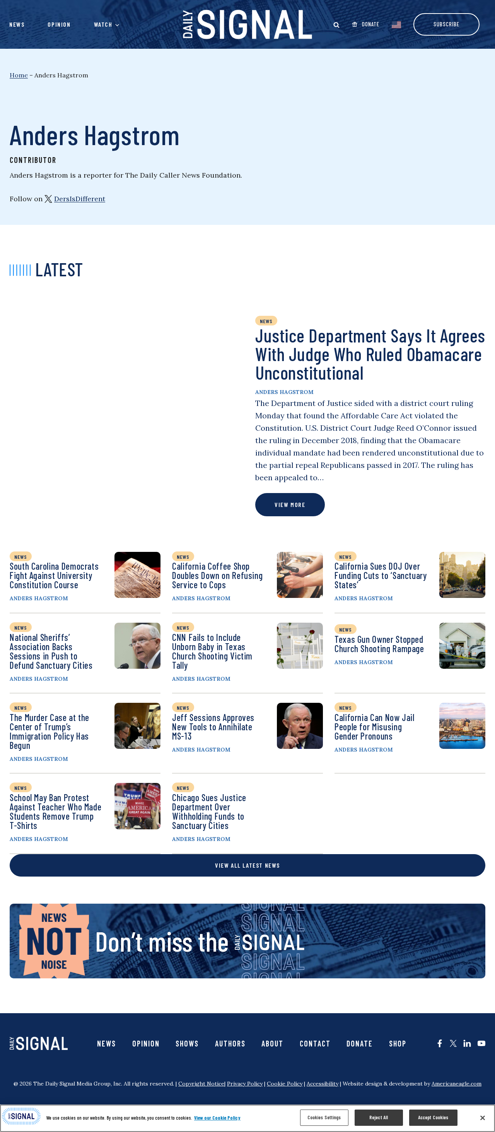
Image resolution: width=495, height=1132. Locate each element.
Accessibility (322, 1083)
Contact (315, 1043)
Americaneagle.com (456, 1083)
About (272, 1043)
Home (19, 75)
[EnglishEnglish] (396, 24)
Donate (359, 1043)
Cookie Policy (284, 1083)
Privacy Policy (245, 1083)
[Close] (482, 1117)
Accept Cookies (433, 1117)
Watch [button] (103, 24)
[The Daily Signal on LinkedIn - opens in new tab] (467, 1043)
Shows (187, 1043)
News (16, 24)
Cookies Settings (324, 1117)
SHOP (397, 1043)
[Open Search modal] (336, 25)
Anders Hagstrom (284, 392)
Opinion (59, 24)
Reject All (378, 1117)
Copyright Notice (201, 1083)
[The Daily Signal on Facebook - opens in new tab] (440, 1043)
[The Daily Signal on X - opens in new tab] (453, 1043)
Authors (230, 1043)
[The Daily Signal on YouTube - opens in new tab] (481, 1043)
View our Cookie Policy (217, 1118)
